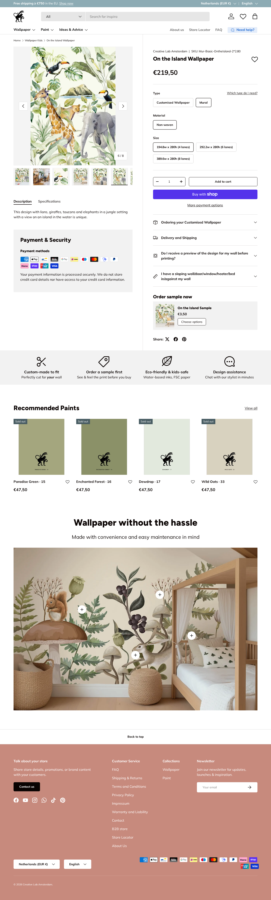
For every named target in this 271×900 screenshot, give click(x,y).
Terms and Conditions (129, 786)
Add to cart (223, 181)
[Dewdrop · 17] (167, 447)
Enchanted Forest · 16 (93, 481)
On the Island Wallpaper (61, 40)
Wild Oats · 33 (213, 481)
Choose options (191, 322)
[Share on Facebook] (175, 339)
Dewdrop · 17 (149, 481)
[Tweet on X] (167, 339)
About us (177, 30)
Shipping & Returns (127, 778)
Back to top (135, 737)
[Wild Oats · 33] (229, 447)
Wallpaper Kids (34, 40)
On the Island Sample (195, 308)
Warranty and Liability (130, 812)
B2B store (120, 829)
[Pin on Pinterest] (184, 339)
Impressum (120, 803)
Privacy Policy (123, 795)
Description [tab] (23, 201)
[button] (255, 16)
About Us (119, 846)
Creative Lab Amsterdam (170, 51)
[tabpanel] (73, 214)
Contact (118, 820)
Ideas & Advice (71, 29)
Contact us (26, 787)
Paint (45, 29)
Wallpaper (22, 29)
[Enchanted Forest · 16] (104, 447)
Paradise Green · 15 (29, 481)
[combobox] (125, 16)
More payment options (205, 205)
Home (17, 40)
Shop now (66, 3)
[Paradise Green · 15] (41, 447)
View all (251, 408)
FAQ (218, 30)
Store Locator (199, 30)
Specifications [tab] (49, 201)
